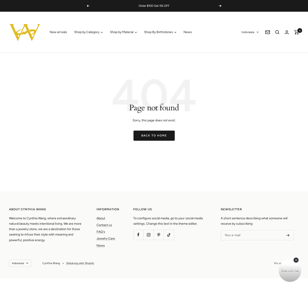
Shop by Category (87, 32)
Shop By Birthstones (159, 32)
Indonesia (247, 32)
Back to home (154, 135)
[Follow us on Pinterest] (159, 235)
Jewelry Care (106, 238)
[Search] (277, 32)
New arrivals (58, 32)
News (188, 32)
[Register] (288, 235)
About (101, 218)
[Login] (287, 32)
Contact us (104, 225)
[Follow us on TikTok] (169, 235)
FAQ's (101, 232)
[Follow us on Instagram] (148, 235)
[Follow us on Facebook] (138, 235)
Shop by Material (122, 32)
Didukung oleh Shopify (80, 263)
